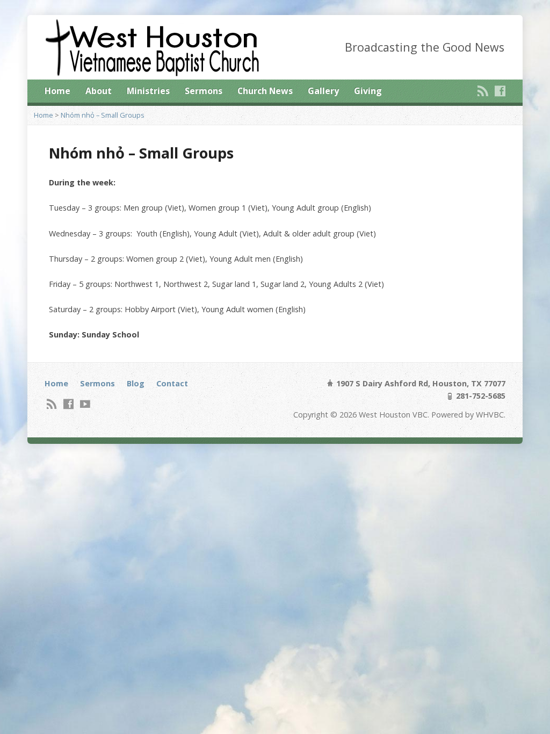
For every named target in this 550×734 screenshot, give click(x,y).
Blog (135, 383)
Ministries (148, 91)
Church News (265, 91)
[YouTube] (85, 404)
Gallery (323, 91)
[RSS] (482, 90)
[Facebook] (500, 90)
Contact (172, 383)
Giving (368, 91)
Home (57, 91)
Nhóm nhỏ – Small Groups (102, 115)
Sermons (203, 91)
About (98, 91)
